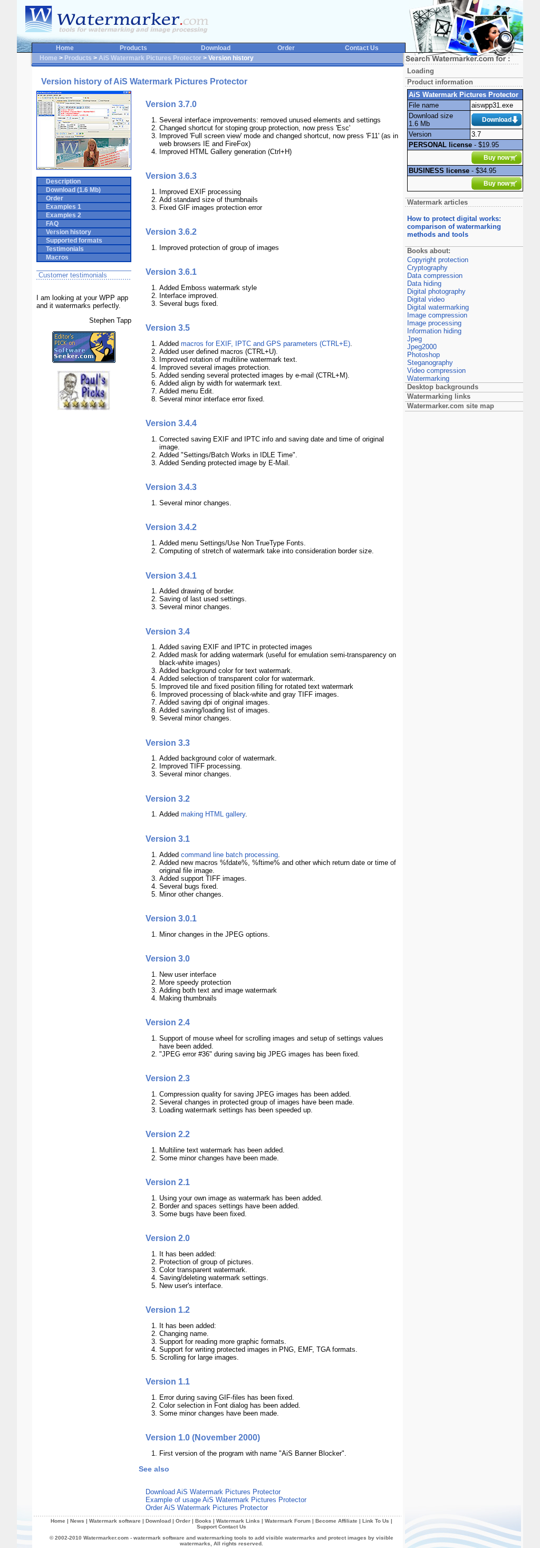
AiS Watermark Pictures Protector (150, 58)
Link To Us (375, 1521)
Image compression (437, 315)
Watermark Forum (288, 1521)
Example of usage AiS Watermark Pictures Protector (226, 1500)
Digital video (426, 299)
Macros (54, 257)
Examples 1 (60, 206)
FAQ (49, 223)
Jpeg (414, 339)
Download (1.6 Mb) (70, 190)
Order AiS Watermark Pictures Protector (207, 1508)
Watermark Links (238, 1521)
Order (286, 48)
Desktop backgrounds (442, 387)
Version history (65, 232)
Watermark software (115, 1521)
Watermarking (428, 378)
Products (133, 48)
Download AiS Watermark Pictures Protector (213, 1492)
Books (203, 1521)
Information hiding (434, 331)
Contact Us (362, 48)
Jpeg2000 (422, 347)
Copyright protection (437, 260)
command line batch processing (229, 855)
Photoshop (423, 355)
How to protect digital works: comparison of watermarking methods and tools (454, 226)
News (77, 1521)
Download (215, 48)
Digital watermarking (438, 307)
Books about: (428, 251)
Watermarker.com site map (450, 406)
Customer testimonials (72, 275)
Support (207, 1527)
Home (65, 48)
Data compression (434, 276)
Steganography (430, 363)
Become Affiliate (336, 1521)
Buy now (496, 157)
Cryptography (427, 268)
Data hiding (424, 283)
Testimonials (62, 249)
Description (60, 181)
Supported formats (71, 240)
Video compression (436, 370)
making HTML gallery (213, 814)
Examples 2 (60, 215)
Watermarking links (438, 396)
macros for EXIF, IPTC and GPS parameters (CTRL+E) (265, 344)
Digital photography (436, 291)
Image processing (434, 323)
